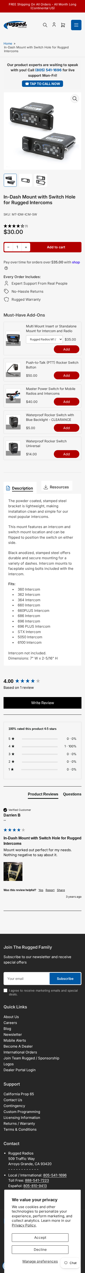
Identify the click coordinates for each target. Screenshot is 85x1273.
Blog (7, 1028)
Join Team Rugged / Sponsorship (31, 1058)
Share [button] (61, 890)
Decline (40, 1249)
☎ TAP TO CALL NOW (42, 84)
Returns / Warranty (19, 1123)
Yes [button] (40, 890)
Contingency (14, 1106)
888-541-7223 (37, 1180)
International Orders (20, 1052)
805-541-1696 (55, 1175)
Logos (9, 1064)
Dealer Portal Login (20, 1070)
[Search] (45, 25)
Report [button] (50, 890)
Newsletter (13, 1034)
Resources (59, 487)
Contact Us (13, 1100)
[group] (42, 681)
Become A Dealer (18, 1046)
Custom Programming (22, 1111)
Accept (40, 1237)
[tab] (43, 795)
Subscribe (65, 979)
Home (8, 43)
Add (66, 349)
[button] (42, 226)
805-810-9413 (35, 1186)
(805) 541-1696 (48, 70)
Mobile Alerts (15, 1040)
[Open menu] (76, 25)
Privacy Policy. (24, 1225)
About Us (11, 1017)
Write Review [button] (42, 702)
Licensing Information (22, 1117)
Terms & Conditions (20, 1129)
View (13, 343)
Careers (10, 1022)
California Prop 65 (19, 1094)
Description (22, 488)
